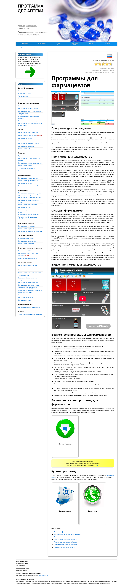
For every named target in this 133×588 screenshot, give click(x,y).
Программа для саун (24, 207)
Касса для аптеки (59, 537)
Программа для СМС (24, 251)
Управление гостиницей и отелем (28, 214)
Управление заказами (24, 93)
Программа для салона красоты (28, 178)
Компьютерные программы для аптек (65, 539)
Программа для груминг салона (28, 180)
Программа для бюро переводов (28, 282)
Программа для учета (22, 563)
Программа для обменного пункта (28, 143)
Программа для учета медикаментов (65, 544)
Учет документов (23, 96)
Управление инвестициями (26, 141)
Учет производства (24, 106)
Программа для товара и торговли (28, 108)
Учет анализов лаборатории (26, 168)
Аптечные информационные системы (65, 532)
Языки (91, 44)
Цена (58, 44)
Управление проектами (25, 99)
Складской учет (23, 114)
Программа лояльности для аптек (64, 547)
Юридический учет (24, 275)
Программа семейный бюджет (27, 135)
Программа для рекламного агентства (30, 231)
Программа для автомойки (26, 243)
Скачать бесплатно (65, 444)
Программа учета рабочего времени (29, 307)
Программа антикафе (24, 300)
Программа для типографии (26, 226)
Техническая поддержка (22, 568)
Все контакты (92, 511)
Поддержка (74, 44)
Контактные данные (21, 570)
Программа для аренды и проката (28, 285)
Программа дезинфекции (25, 297)
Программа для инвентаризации (28, 121)
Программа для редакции (26, 229)
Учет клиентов (22, 91)
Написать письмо (65, 511)
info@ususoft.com (43, 575)
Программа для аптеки (25, 165)
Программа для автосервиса (27, 241)
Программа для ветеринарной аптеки (65, 542)
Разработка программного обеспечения (30, 314)
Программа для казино (25, 138)
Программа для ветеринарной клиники (30, 163)
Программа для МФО (24, 149)
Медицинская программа (25, 156)
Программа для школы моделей (28, 186)
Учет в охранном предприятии (27, 287)
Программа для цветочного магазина (29, 111)
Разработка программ (22, 561)
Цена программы (20, 565)
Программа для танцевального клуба (29, 197)
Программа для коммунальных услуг (29, 273)
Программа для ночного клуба (27, 204)
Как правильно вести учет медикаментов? (67, 534)
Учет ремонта (22, 295)
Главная (25, 44)
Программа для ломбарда (26, 146)
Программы (42, 44)
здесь (96, 465)
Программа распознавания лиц (27, 265)
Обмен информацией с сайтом (27, 258)
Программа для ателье (25, 183)
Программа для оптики (25, 171)
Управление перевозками (25, 238)
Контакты (108, 44)
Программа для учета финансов (28, 132)
